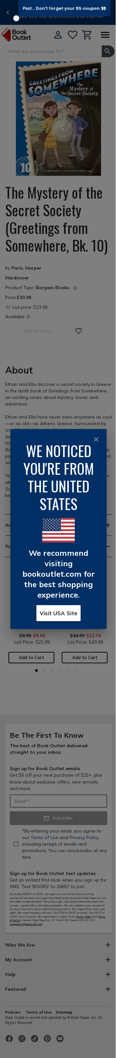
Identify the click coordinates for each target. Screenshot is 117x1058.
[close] (96, 439)
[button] (64, 8)
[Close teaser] (16, 18)
